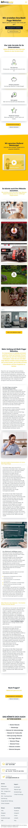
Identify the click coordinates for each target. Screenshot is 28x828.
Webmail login (17, 789)
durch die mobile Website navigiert (10, 512)
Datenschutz (15, 826)
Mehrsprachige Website (14, 735)
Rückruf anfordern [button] (14, 31)
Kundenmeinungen (5, 818)
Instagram (16, 813)
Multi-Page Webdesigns (8, 616)
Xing (15, 820)
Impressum (9, 826)
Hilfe (2, 810)
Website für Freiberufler (14, 733)
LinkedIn (16, 818)
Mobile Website (14, 725)
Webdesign (14, 727)
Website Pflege (14, 741)
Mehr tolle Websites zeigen (14, 332)
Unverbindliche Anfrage (13, 124)
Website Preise (14, 744)
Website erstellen (14, 746)
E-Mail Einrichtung (18, 794)
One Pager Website (15, 738)
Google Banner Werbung (7, 801)
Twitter (16, 815)
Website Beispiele (14, 749)
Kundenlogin (17, 787)
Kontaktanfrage (17, 792)
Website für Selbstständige (14, 730)
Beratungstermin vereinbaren (14, 27)
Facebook (16, 810)
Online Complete (5, 803)
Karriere (3, 815)
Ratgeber (3, 813)
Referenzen (4, 786)
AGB (2, 820)
